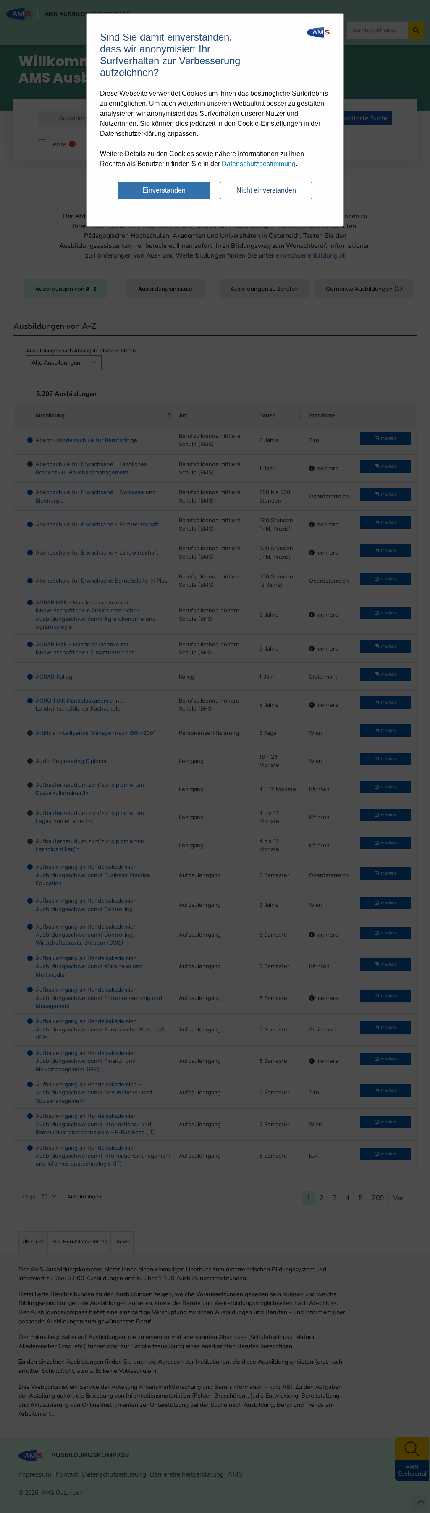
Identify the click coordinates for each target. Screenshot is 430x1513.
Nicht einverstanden (266, 190)
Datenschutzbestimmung (259, 163)
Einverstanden (164, 190)
